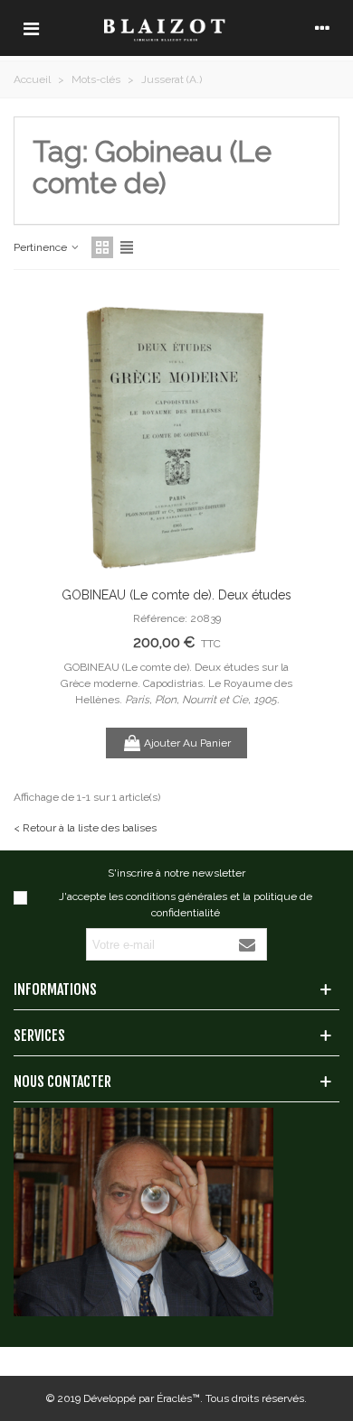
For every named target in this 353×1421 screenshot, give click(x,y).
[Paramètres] (322, 28)
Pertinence (42, 247)
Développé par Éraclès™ (141, 1398)
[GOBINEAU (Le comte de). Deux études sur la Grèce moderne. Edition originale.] (176, 432)
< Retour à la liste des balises (85, 828)
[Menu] (31, 28)
